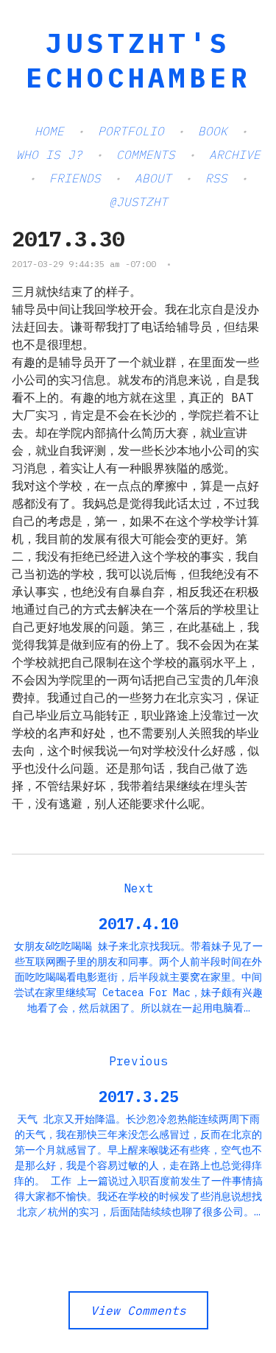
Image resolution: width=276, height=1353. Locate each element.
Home (49, 131)
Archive (235, 154)
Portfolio (131, 131)
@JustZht (138, 201)
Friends (75, 178)
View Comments (138, 1310)
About (153, 178)
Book (212, 131)
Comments (145, 154)
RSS (216, 178)
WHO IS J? (49, 154)
